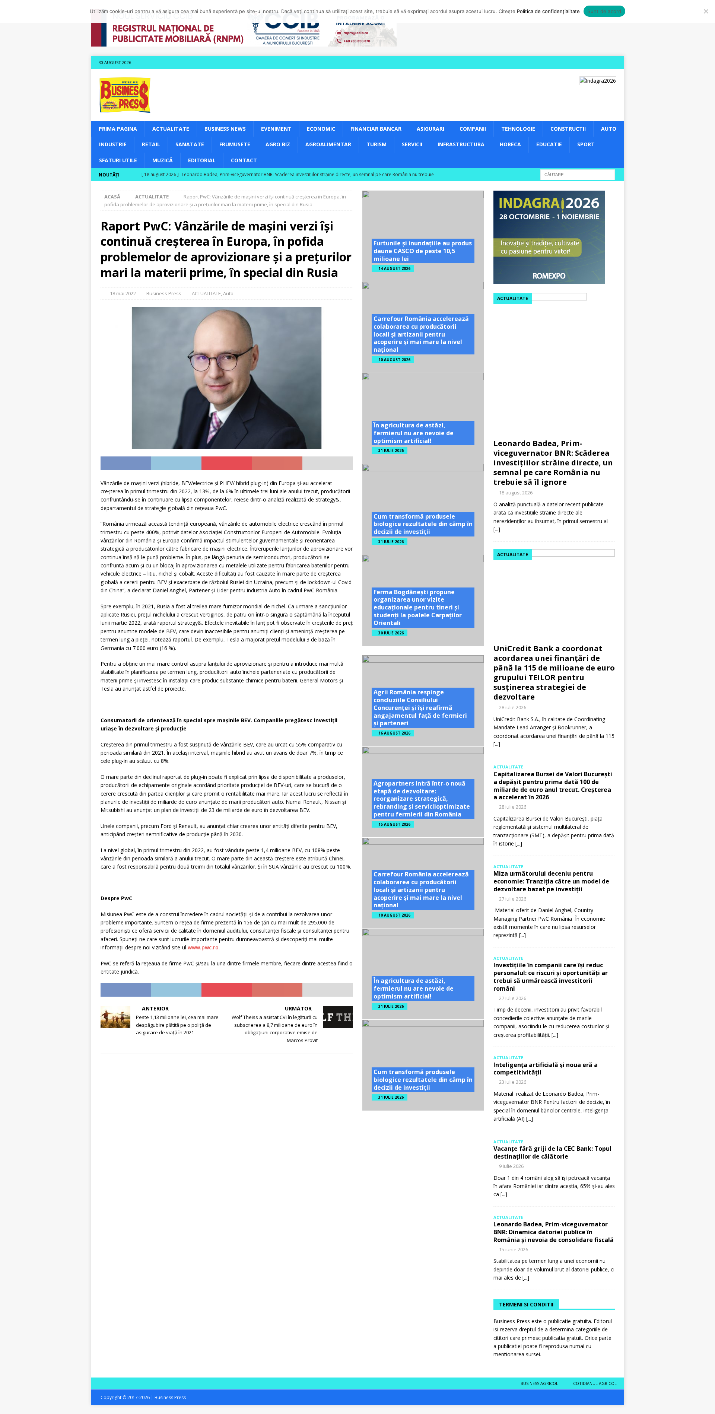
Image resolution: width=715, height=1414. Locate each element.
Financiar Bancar (375, 128)
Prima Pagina (118, 128)
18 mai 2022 (123, 293)
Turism (376, 144)
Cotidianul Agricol (595, 1383)
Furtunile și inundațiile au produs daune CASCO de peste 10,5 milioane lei (423, 251)
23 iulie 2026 (512, 1082)
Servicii (412, 144)
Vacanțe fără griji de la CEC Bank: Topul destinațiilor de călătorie (552, 1152)
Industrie (113, 144)
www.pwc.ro (202, 947)
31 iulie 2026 (391, 450)
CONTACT (244, 160)
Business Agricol (539, 1383)
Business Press (163, 293)
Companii (473, 128)
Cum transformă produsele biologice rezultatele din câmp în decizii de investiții (423, 524)
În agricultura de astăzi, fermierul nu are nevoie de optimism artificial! (414, 433)
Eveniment (276, 128)
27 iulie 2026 (512, 898)
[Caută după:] (577, 174)
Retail (151, 144)
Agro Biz (278, 144)
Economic (321, 128)
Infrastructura (461, 144)
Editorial (202, 160)
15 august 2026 (394, 824)
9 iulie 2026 (511, 1166)
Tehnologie (518, 128)
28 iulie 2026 (512, 707)
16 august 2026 (394, 733)
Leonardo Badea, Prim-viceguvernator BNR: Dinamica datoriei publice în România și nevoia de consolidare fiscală (553, 1232)
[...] (496, 529)
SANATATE (189, 144)
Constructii (568, 128)
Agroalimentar (328, 144)
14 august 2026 (394, 268)
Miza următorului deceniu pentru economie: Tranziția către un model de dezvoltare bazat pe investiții (551, 881)
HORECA (510, 144)
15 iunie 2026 (513, 1249)
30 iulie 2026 (391, 633)
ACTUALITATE (170, 128)
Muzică (162, 160)
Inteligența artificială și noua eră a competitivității (545, 1069)
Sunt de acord (604, 11)
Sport (586, 144)
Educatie (549, 144)
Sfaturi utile (118, 160)
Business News (225, 128)
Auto (608, 128)
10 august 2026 (394, 359)
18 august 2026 (516, 492)
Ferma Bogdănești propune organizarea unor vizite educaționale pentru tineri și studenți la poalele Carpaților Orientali (418, 607)
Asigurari (430, 128)
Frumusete (234, 144)
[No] (705, 11)
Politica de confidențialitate (548, 11)
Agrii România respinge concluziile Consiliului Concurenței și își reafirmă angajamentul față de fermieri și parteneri (420, 707)
